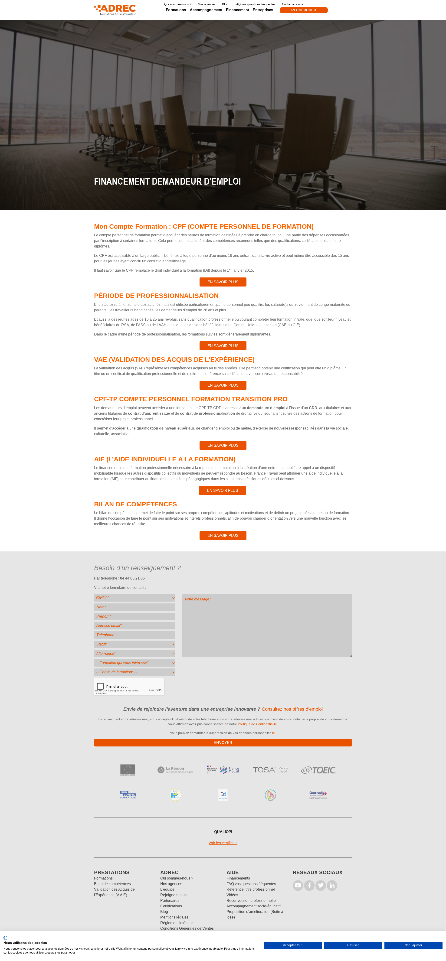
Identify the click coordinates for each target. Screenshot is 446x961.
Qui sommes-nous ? (177, 4)
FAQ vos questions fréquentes (255, 4)
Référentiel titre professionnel (250, 889)
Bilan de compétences (112, 884)
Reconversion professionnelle (251, 900)
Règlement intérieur (176, 923)
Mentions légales (174, 917)
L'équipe (167, 889)
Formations (103, 878)
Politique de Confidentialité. (258, 724)
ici (273, 733)
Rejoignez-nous (173, 895)
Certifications (171, 906)
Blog (225, 4)
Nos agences (207, 4)
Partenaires (169, 900)
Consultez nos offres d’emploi (292, 709)
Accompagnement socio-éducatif (253, 906)
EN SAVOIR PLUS (223, 282)
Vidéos (232, 895)
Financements (238, 878)
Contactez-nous (292, 4)
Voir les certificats (223, 843)
